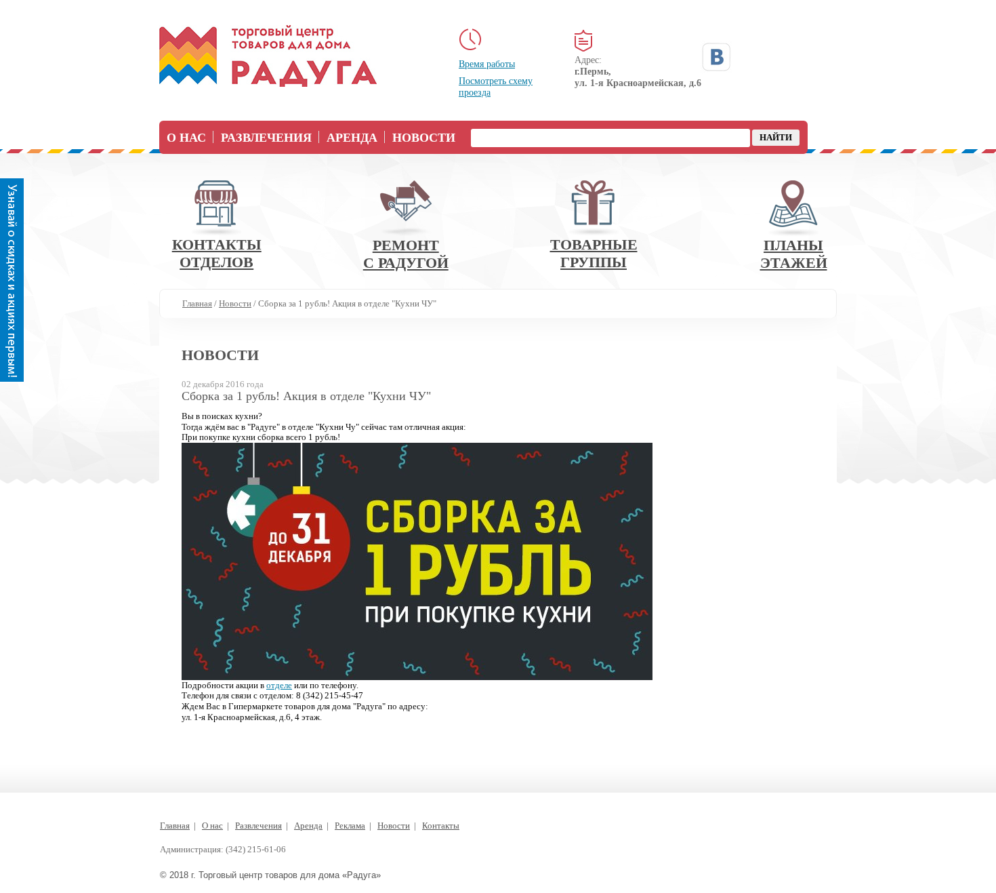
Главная (175, 825)
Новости (423, 137)
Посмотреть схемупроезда (496, 87)
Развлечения (266, 137)
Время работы (487, 64)
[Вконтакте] (716, 57)
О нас (186, 137)
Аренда (352, 137)
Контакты (440, 825)
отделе (279, 685)
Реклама (350, 825)
